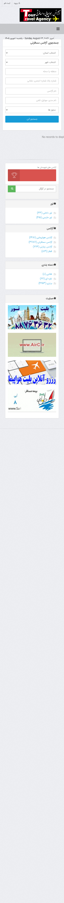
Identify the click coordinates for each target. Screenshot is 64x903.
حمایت (50, 298)
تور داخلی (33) (44, 213)
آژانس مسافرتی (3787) (40, 242)
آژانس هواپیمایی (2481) (40, 238)
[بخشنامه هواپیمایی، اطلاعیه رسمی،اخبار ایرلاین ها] (32, 345)
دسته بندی (48, 265)
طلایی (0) (47, 274)
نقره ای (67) (46, 279)
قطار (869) (46, 251)
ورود (16, 3)
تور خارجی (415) (44, 218)
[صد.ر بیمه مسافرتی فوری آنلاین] (32, 400)
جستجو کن (32, 119)
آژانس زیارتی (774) (42, 247)
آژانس (50, 228)
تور (52, 204)
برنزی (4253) (45, 283)
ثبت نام (7, 3)
